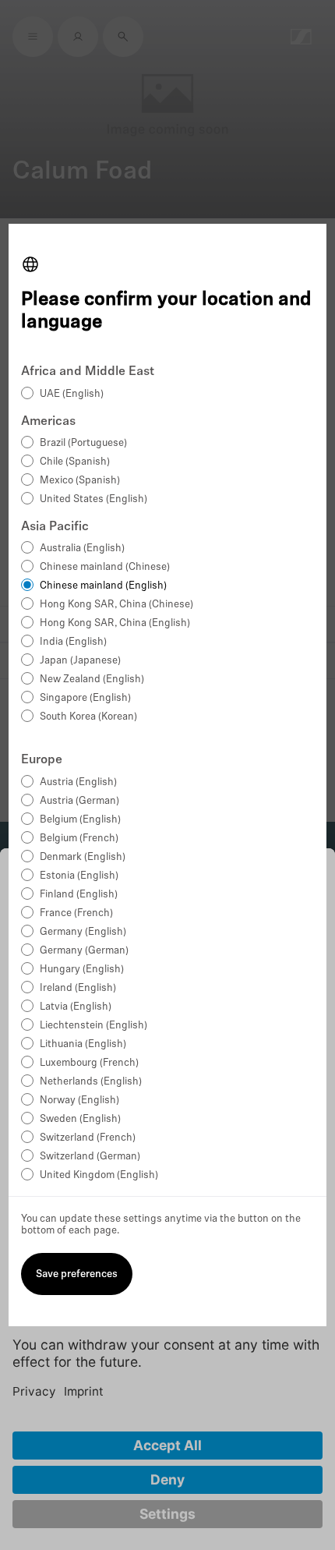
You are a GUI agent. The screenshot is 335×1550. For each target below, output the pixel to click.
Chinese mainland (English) (103, 586)
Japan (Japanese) (80, 661)
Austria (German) (79, 801)
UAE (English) (72, 394)
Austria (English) (78, 782)
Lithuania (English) (83, 1044)
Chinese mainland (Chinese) (105, 567)
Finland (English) (79, 895)
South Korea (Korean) (88, 717)
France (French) (76, 913)
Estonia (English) (79, 876)
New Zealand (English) (92, 679)
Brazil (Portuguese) (83, 443)
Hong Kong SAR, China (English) (115, 623)
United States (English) (93, 499)
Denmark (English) (82, 857)
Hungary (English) (82, 969)
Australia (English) (82, 548)
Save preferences (77, 1274)
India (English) (73, 642)
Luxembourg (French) (89, 1063)
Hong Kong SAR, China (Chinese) (116, 605)
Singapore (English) (85, 698)
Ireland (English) (78, 988)
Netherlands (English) (91, 1082)
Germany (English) (83, 932)
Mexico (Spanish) (80, 481)
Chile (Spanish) (75, 462)
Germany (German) (84, 951)
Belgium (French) (79, 838)
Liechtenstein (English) (93, 1026)
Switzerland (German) (90, 1157)
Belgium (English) (80, 820)
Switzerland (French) (88, 1138)
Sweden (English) (80, 1119)
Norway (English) (79, 1100)
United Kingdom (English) (99, 1175)
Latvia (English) (75, 1007)
